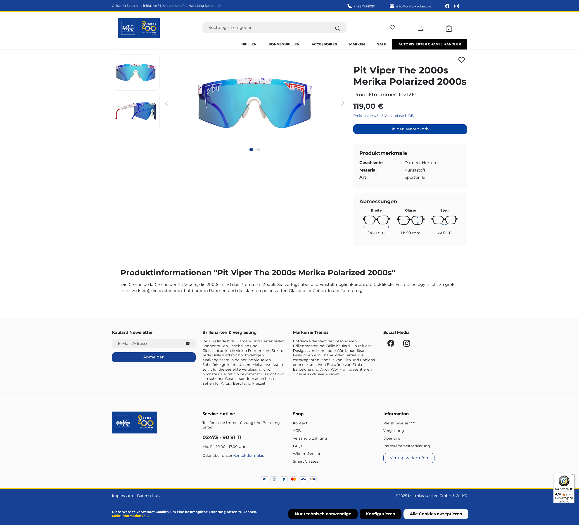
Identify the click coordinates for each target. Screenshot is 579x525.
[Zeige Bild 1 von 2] (251, 149)
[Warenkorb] (449, 27)
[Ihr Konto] (421, 27)
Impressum (122, 496)
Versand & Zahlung (310, 438)
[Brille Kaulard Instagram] (456, 6)
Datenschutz (149, 496)
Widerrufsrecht (306, 454)
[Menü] (571, 475)
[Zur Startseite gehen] (139, 28)
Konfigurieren (380, 513)
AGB (297, 430)
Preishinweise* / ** (399, 423)
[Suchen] (337, 27)
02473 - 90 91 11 (221, 437)
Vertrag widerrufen (409, 457)
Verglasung (393, 430)
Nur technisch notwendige (323, 513)
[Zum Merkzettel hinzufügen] (461, 60)
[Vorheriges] (166, 102)
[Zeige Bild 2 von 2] (258, 149)
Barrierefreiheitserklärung (406, 446)
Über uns (391, 438)
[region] (229, 102)
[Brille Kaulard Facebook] (448, 6)
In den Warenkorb (410, 129)
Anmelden (154, 357)
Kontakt (300, 423)
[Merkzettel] (392, 26)
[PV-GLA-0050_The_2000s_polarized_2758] (254, 102)
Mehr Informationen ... (130, 516)
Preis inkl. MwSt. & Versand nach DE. (383, 115)
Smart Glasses (305, 461)
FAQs (297, 446)
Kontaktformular (248, 455)
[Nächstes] (342, 102)
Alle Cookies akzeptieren (436, 513)
